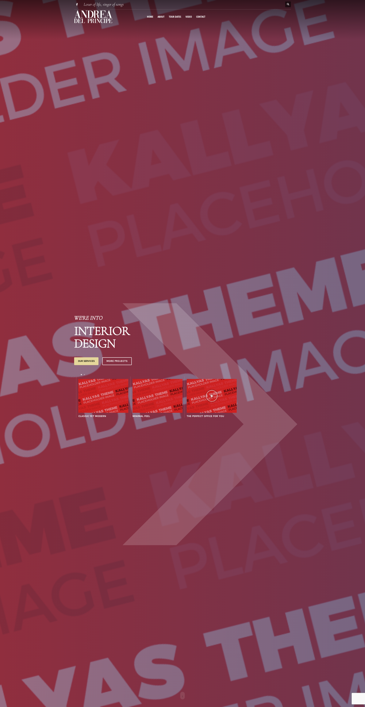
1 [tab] (81, 374)
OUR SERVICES (86, 361)
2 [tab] (84, 374)
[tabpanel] (101, 397)
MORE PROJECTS (117, 361)
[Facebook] (77, 4)
